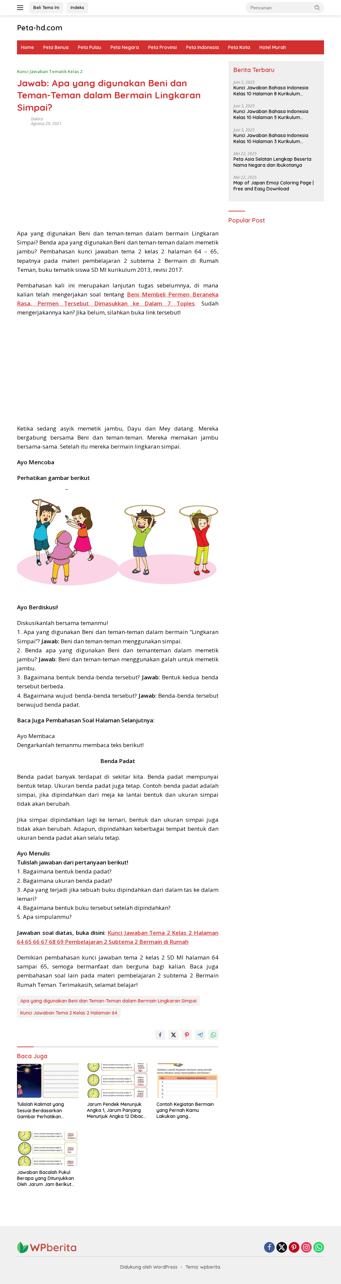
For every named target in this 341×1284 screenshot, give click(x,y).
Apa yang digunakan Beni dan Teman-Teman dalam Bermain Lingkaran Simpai (108, 1001)
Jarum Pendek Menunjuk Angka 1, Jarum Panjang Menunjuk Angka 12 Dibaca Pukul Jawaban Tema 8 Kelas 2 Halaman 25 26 (116, 1110)
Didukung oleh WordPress (148, 1267)
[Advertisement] (117, 175)
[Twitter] (281, 1248)
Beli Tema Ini (46, 7)
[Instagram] (306, 1248)
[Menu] (21, 7)
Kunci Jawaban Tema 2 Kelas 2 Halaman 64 (68, 1013)
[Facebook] (269, 1248)
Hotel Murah (272, 47)
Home (27, 47)
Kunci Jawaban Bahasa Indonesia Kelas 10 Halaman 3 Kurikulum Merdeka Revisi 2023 (270, 138)
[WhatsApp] (318, 1248)
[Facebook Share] (160, 1035)
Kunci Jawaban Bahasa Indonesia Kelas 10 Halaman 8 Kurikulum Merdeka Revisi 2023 (270, 91)
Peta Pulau (89, 47)
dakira (37, 119)
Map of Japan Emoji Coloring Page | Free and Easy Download (273, 186)
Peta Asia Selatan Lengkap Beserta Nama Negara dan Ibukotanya (272, 162)
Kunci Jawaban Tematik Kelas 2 (49, 71)
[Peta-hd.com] (47, 1247)
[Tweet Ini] (173, 1035)
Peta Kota (239, 47)
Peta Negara (125, 47)
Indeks (77, 7)
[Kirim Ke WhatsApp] (213, 1035)
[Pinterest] (294, 1248)
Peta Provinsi (162, 47)
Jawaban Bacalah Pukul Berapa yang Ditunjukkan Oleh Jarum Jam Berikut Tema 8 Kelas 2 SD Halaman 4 (45, 1178)
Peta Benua (56, 47)
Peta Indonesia (202, 47)
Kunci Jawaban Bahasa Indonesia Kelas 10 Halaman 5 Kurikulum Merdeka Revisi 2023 (270, 114)
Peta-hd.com (39, 27)
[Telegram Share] (200, 1035)
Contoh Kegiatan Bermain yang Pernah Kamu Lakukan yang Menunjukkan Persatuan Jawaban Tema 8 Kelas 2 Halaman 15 (185, 1110)
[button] (317, 7)
